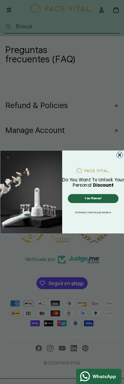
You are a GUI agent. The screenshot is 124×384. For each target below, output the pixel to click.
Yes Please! (93, 198)
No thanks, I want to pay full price (93, 212)
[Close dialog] (119, 155)
